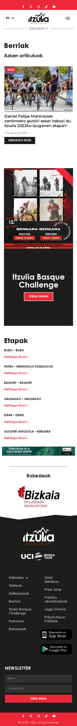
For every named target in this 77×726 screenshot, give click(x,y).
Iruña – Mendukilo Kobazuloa (28, 366)
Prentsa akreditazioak (55, 599)
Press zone (52, 589)
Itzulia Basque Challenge (20, 611)
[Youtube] (54, 6)
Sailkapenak (19, 593)
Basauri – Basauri (18, 382)
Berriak (15, 601)
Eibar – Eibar (14, 415)
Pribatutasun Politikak (54, 619)
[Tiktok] (46, 6)
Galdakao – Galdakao (22, 399)
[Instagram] (38, 6)
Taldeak (15, 585)
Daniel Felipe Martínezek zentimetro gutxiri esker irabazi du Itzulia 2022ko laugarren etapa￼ (37, 121)
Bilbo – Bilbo (14, 350)
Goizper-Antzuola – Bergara (27, 431)
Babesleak (17, 629)
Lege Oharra (55, 609)
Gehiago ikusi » (16, 356)
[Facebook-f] (23, 6)
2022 (10, 69)
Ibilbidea (16, 578)
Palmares (16, 621)
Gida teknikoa (51, 580)
